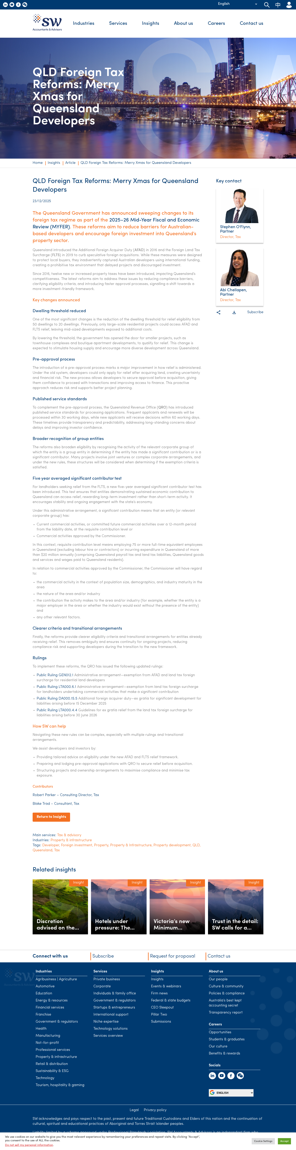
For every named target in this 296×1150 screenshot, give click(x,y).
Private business (106, 979)
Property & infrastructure (71, 840)
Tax (57, 850)
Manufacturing (48, 1036)
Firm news (159, 993)
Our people (218, 979)
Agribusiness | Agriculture (56, 979)
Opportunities (220, 1032)
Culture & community (226, 986)
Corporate (102, 986)
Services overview (108, 1036)
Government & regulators (57, 1022)
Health (41, 1029)
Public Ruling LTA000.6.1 (56, 687)
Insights (150, 23)
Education (44, 993)
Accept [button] (284, 1141)
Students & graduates (227, 1039)
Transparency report (226, 1013)
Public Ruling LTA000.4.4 (57, 710)
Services (118, 23)
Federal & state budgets (170, 1000)
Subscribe (255, 312)
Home (38, 163)
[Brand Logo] (50, 23)
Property (101, 845)
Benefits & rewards (224, 1053)
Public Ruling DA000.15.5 (57, 699)
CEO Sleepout (162, 1008)
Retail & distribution (52, 1064)
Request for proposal (172, 956)
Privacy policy (155, 1110)
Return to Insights (51, 817)
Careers (216, 23)
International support (110, 1015)
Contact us (251, 23)
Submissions (161, 1022)
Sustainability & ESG (52, 1071)
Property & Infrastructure (131, 845)
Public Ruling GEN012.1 (55, 675)
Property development (172, 845)
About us (183, 23)
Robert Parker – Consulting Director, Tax (66, 795)
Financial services (50, 1008)
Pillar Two (159, 1015)
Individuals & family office (114, 993)
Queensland (42, 850)
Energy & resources (52, 1000)
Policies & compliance (227, 993)
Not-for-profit (47, 1043)
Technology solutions (110, 1029)
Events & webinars (166, 986)
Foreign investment (76, 845)
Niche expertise (106, 1022)
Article (70, 163)
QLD (196, 845)
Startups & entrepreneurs (114, 1008)
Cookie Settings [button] (263, 1141)
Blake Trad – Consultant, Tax (56, 804)
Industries (83, 23)
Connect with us (50, 956)
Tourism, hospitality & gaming (60, 1085)
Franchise (43, 1015)
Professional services (53, 1050)
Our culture (218, 1046)
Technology (45, 1078)
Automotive (45, 986)
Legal (134, 1110)
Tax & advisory (69, 835)
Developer (50, 845)
